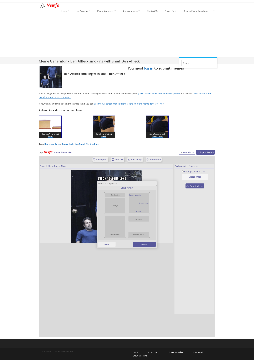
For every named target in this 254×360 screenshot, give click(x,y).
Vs (87, 143)
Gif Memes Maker (175, 352)
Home (135, 352)
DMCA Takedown (140, 355)
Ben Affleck (67, 143)
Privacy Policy (198, 352)
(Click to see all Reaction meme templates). (159, 93)
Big (76, 143)
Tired (57, 143)
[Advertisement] (137, 35)
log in (148, 68)
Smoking (94, 143)
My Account (153, 352)
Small (82, 143)
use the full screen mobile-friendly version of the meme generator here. (129, 103)
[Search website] (214, 11)
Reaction (49, 143)
